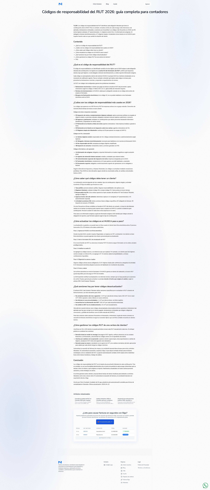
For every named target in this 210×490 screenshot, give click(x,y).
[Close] (126, 231)
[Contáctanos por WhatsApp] (205, 485)
